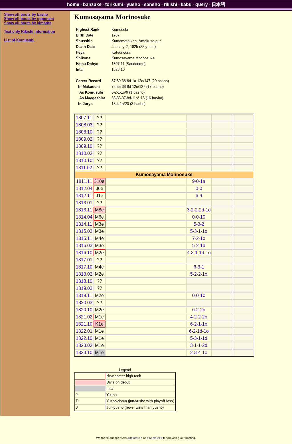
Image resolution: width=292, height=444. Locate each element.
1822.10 (84, 338)
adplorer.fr (155, 437)
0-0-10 (198, 217)
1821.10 (84, 324)
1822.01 (84, 331)
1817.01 (84, 259)
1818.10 (84, 281)
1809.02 (84, 139)
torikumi (114, 4)
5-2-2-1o (198, 274)
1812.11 (84, 195)
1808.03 (84, 124)
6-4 (199, 195)
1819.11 (84, 295)
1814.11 (84, 224)
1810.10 (84, 160)
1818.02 (84, 274)
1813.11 (84, 209)
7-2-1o (198, 238)
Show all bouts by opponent (29, 19)
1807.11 (84, 117)
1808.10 (84, 132)
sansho (152, 4)
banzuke (92, 4)
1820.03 (84, 302)
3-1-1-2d (198, 345)
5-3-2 (199, 224)
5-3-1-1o (198, 231)
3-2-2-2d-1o (199, 209)
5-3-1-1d (198, 338)
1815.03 (84, 231)
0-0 (199, 188)
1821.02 (84, 316)
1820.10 (84, 309)
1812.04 (84, 188)
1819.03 (84, 288)
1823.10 (84, 352)
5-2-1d (198, 245)
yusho (133, 4)
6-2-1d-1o (199, 331)
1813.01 (84, 202)
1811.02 (84, 167)
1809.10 (84, 146)
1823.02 (84, 345)
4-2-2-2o (198, 316)
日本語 (218, 4)
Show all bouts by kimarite (27, 23)
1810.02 (84, 153)
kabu (186, 4)
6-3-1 (199, 267)
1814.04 (84, 217)
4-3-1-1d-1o (199, 252)
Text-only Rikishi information (29, 31)
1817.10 (84, 267)
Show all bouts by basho (26, 14)
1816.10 (84, 252)
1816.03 (84, 245)
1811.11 (84, 181)
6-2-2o (198, 309)
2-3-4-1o (198, 352)
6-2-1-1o (198, 324)
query (201, 4)
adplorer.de (134, 437)
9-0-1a (198, 181)
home (73, 4)
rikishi (170, 4)
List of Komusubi (19, 40)
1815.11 (84, 238)
